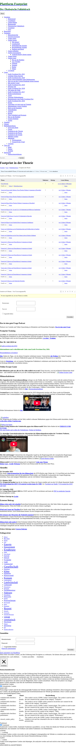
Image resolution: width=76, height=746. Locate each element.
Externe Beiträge (13, 119)
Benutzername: (5, 303)
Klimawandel (9, 575)
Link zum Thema (42, 462)
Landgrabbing (8, 580)
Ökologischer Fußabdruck (16, 26)
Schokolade (6, 612)
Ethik (5, 552)
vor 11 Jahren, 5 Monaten (39, 171)
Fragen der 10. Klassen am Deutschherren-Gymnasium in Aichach (16, 255)
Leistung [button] (2, 730)
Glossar (6, 124)
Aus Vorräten (16, 61)
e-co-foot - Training (49, 338)
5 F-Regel (11, 70)
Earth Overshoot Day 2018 (16, 88)
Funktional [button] (3, 723)
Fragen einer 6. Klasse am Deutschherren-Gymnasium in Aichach (16, 268)
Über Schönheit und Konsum (17, 115)
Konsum (8, 578)
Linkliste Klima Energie (15, 76)
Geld (6, 562)
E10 (5, 542)
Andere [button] (2, 738)
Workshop (9, 361)
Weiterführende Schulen (19, 45)
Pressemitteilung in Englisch (9, 353)
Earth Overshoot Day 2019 (16, 85)
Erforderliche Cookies (9, 686)
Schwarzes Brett (13, 127)
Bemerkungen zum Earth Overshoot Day (21, 99)
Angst (10, 95)
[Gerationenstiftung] (36, 389)
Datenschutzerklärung (15, 154)
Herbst (14, 67)
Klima (6, 571)
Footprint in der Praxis (15, 133)
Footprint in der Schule (15, 135)
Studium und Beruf (18, 49)
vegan (7, 616)
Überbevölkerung (8, 629)
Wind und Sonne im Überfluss (10, 509)
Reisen (10, 113)
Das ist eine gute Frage (62, 327)
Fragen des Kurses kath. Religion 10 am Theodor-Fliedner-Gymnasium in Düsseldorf (21, 190)
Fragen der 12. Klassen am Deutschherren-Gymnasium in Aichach (16, 242)
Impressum (7, 152)
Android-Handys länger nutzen (21, 54)
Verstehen (7, 17)
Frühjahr (14, 63)
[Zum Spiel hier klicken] (64, 372)
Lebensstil (8, 585)
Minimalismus (7, 586)
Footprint (7, 560)
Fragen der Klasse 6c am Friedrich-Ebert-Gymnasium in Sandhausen (17, 222)
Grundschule (16, 44)
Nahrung (8, 592)
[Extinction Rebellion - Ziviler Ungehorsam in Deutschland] (5, 417)
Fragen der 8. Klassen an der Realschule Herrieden (13, 281)
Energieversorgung (14, 37)
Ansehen (7, 122)
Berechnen (7, 31)
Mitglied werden (13, 136)
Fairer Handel (7, 554)
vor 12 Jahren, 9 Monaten (65, 183)
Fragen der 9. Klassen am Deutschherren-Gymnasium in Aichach (16, 261)
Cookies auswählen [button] (28, 657)
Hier (1, 356)
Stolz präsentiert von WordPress (10, 653)
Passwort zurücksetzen (9, 648)
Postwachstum (10, 600)
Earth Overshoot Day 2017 (16, 92)
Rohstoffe (6, 611)
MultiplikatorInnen (10, 126)
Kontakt (10, 151)
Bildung (6, 537)
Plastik (6, 598)
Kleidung (7, 569)
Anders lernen (12, 40)
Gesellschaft (11, 566)
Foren (7, 167)
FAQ (9, 29)
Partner (10, 149)
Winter (14, 69)
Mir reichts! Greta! (13, 83)
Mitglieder (11, 138)
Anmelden (70, 317)
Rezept (7, 608)
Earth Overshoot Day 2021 (16, 74)
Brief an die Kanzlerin (15, 108)
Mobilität (6, 588)
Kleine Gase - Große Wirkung (10, 464)
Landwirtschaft (11, 582)
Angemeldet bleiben (8, 314)
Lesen (6, 72)
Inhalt (9, 147)
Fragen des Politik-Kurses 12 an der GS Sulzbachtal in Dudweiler (16, 216)
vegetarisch (9, 619)
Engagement (9, 547)
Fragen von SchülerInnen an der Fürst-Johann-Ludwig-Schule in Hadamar (18, 235)
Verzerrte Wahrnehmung (15, 97)
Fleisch (6, 558)
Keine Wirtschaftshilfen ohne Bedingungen (21, 79)
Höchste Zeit (12, 86)
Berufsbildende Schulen (19, 47)
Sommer (14, 65)
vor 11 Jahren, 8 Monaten (65, 222)
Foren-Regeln (4, 183)
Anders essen (12, 58)
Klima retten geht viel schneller (10, 504)
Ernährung (10, 549)
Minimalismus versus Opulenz (17, 106)
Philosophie (7, 596)
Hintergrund (12, 19)
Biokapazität (12, 24)
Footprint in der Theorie (15, 131)
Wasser (6, 624)
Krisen (10, 102)
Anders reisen (12, 56)
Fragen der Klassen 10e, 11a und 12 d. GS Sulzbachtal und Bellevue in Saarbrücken (20, 209)
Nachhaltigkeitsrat (9, 590)
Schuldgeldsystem (9, 614)
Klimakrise (7, 573)
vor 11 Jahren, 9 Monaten (65, 229)
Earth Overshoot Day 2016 (16, 101)
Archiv (10, 120)
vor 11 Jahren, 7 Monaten (65, 209)
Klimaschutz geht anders (8, 522)
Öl (5, 627)
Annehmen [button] (40, 657)
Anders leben (12, 38)
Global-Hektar (12, 22)
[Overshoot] (8, 346)
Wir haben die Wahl (14, 90)
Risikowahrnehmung (14, 94)
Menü (2, 13)
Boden (6, 540)
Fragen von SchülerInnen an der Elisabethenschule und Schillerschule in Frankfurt (20, 229)
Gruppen (10, 143)
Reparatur (6, 606)
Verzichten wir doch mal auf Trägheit (19, 104)
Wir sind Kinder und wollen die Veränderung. (14, 430)
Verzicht (10, 111)
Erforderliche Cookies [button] (7, 684)
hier (26, 389)
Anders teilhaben (13, 51)
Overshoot (11, 28)
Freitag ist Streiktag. (35, 430)
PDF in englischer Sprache (62, 491)
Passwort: (4, 309)
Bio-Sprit (7, 538)
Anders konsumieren (14, 53)
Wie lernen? (15, 42)
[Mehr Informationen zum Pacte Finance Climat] (46, 458)
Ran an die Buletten (18, 60)
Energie (7, 544)
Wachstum (7, 622)
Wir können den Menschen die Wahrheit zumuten (17, 515)
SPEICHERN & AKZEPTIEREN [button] (11, 745)
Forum (10, 129)
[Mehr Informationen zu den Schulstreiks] (6, 424)
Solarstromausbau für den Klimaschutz (20, 473)
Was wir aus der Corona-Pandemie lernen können (23, 81)
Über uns (7, 145)
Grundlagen (11, 20)
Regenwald (7, 602)
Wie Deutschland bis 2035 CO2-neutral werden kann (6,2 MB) (21, 484)
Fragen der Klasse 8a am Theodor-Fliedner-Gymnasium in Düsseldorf (17, 196)
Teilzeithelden (12, 110)
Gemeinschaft (8, 564)
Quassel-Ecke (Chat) (18, 142)
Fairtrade (6, 556)
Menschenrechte (13, 35)
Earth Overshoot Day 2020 (16, 78)
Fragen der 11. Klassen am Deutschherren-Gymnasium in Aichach (16, 248)
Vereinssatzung (16, 140)
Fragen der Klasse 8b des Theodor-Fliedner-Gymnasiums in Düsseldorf (18, 203)
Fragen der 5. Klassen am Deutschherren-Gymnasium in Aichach (16, 274)
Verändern (7, 33)
